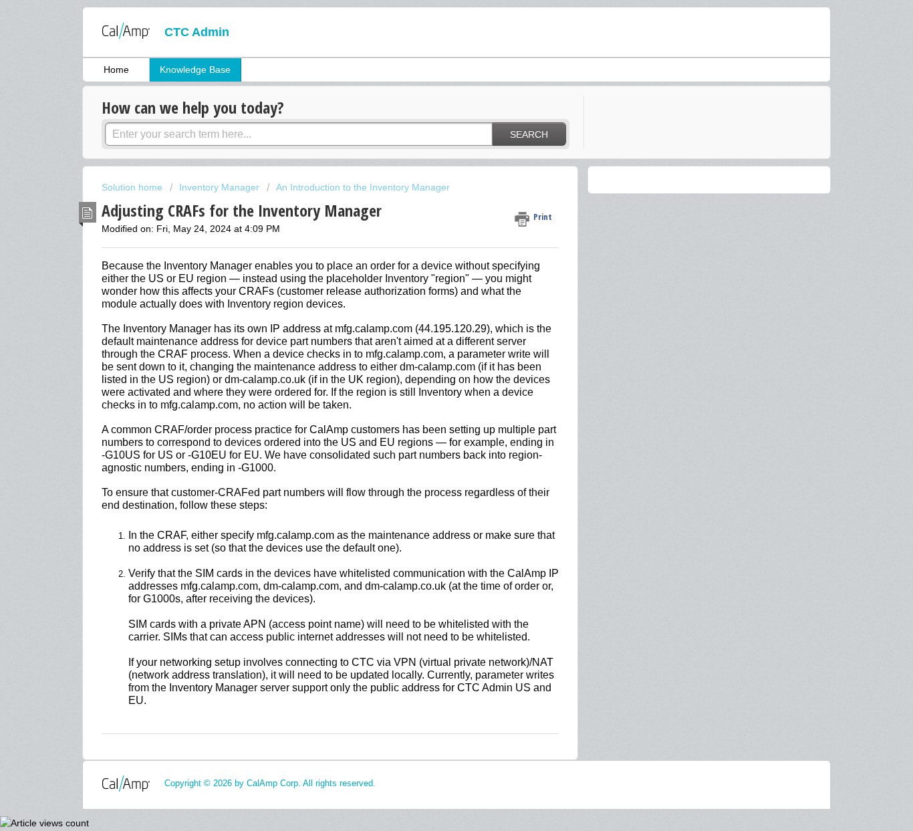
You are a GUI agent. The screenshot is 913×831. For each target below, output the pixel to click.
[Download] (431, 241)
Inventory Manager (219, 187)
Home (116, 69)
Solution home (133, 187)
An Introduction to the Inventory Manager (363, 187)
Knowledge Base (195, 69)
